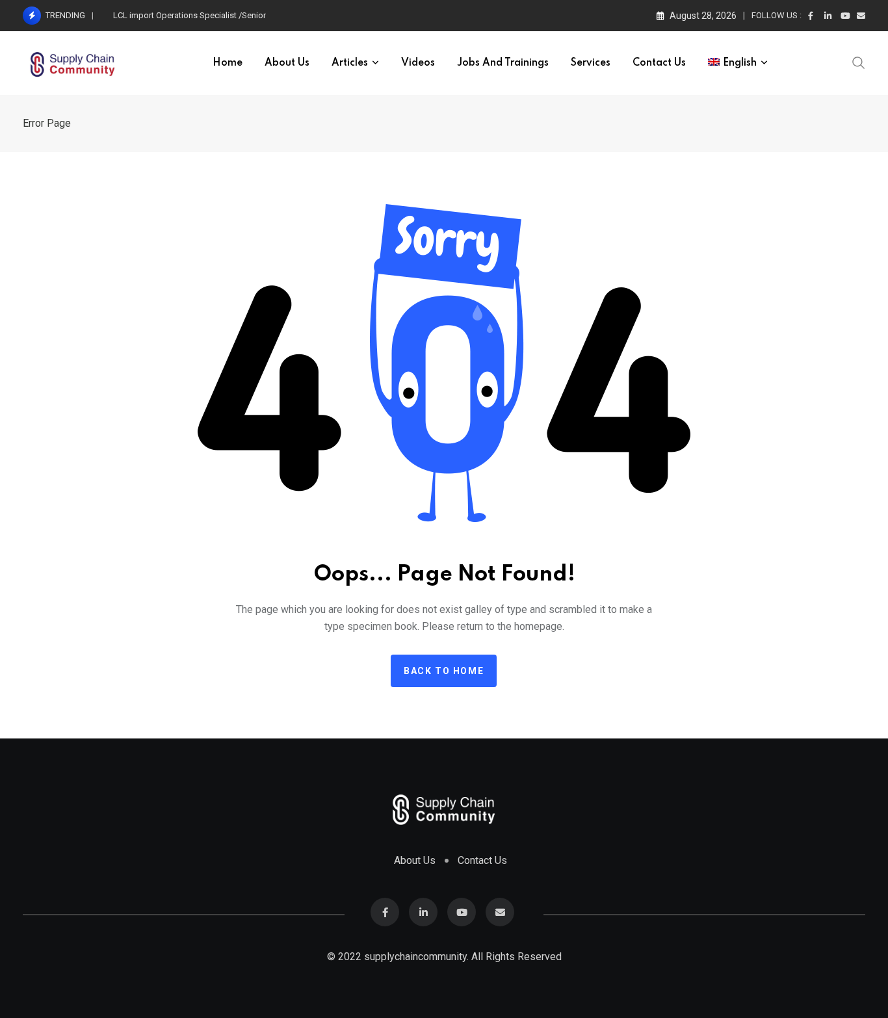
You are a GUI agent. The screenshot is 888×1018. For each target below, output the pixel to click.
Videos (418, 63)
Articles (350, 63)
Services (590, 63)
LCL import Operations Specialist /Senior (189, 15)
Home (227, 63)
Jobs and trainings (503, 63)
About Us (287, 63)
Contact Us (659, 63)
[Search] (858, 62)
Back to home (444, 671)
